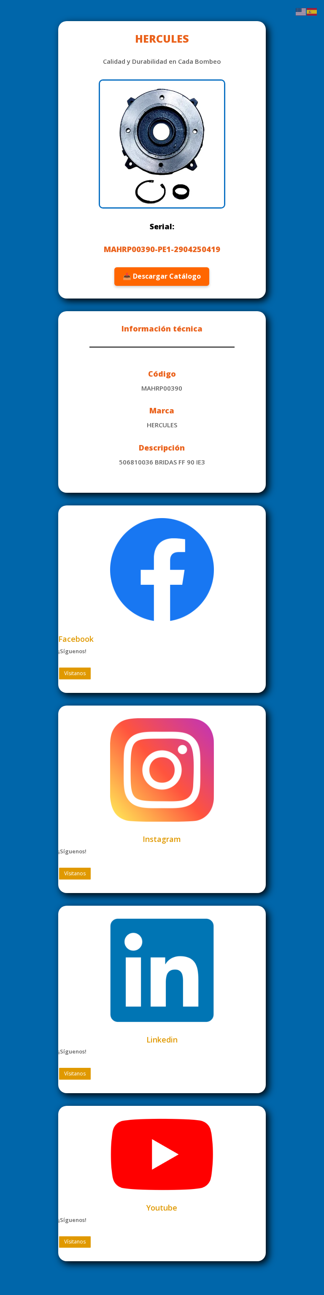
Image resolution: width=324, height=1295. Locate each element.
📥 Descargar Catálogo (162, 276)
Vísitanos (75, 673)
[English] (301, 11)
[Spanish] (312, 11)
